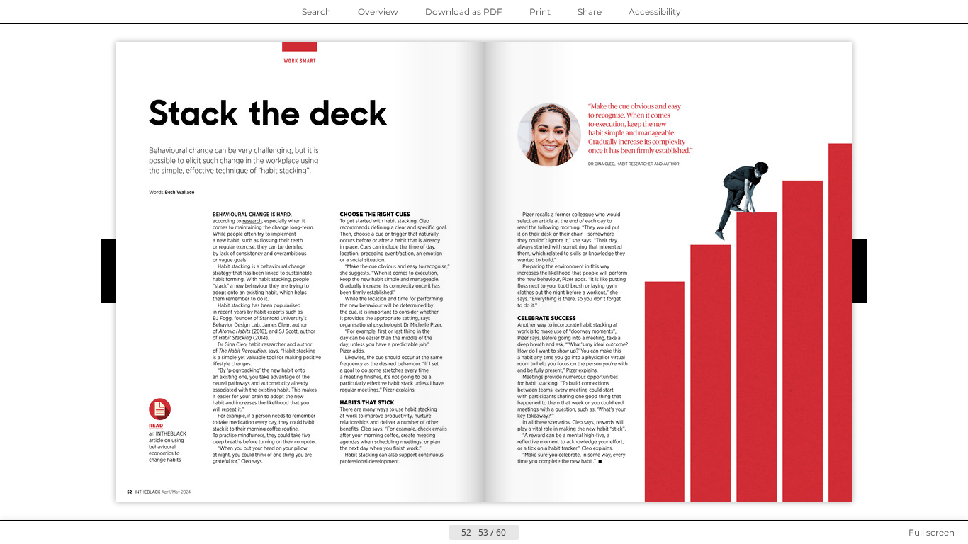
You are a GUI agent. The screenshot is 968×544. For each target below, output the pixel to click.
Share (590, 11)
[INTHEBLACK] (805, 492)
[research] (252, 220)
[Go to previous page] (437, 532)
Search (316, 11)
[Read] (167, 429)
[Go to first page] (414, 532)
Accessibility (655, 11)
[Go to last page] (553, 532)
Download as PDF (463, 11)
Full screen (931, 532)
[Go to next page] (530, 532)
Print (540, 11)
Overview (378, 11)
